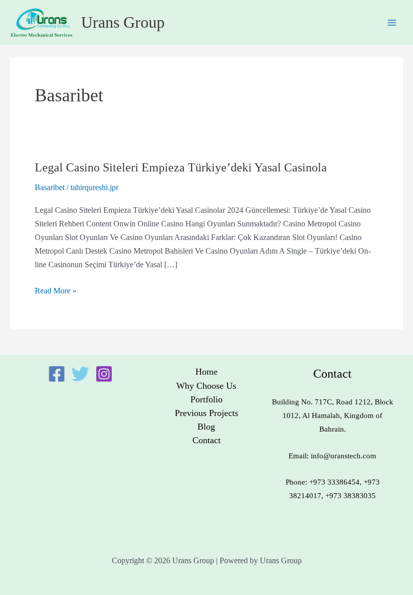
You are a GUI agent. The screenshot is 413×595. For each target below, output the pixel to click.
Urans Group (123, 22)
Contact (206, 440)
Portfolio (206, 399)
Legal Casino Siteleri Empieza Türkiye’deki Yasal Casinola (181, 167)
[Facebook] (56, 374)
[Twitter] (80, 374)
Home (206, 372)
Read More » (56, 289)
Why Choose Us (206, 386)
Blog (206, 427)
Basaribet (49, 187)
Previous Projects (206, 413)
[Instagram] (104, 374)
